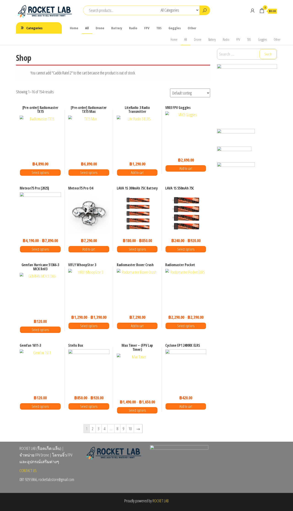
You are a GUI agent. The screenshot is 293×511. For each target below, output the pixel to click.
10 (130, 428)
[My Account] (252, 10)
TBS (159, 28)
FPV (146, 28)
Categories (34, 28)
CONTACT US (28, 470)
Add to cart (137, 172)
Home (74, 28)
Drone (100, 28)
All (87, 28)
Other (192, 28)
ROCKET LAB (160, 500)
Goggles (174, 28)
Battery (116, 28)
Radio (133, 28)
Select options (40, 172)
